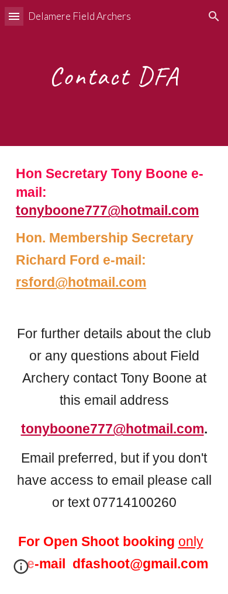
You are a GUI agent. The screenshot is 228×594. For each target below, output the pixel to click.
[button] (14, 16)
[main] (114, 73)
